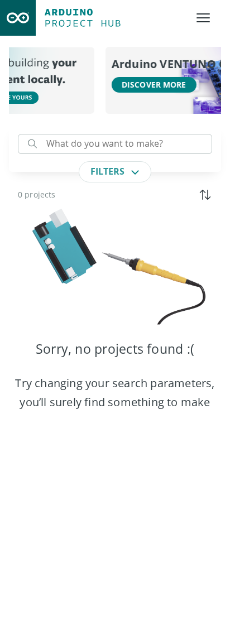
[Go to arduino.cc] (18, 18)
